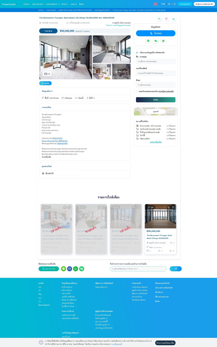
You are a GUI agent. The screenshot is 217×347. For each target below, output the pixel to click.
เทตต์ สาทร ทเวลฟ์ (68, 315)
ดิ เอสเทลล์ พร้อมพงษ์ (103, 315)
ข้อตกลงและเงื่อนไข (162, 283)
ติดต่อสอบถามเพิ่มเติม (47, 264)
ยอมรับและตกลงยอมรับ (148, 91)
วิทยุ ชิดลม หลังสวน (69, 283)
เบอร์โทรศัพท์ (141, 68)
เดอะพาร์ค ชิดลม (68, 303)
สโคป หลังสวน (67, 290)
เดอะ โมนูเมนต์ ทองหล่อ (102, 10)
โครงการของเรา (44, 305)
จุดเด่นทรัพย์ (47, 166)
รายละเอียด (46, 107)
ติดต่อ (81, 4)
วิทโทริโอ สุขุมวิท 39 (102, 325)
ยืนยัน (155, 100)
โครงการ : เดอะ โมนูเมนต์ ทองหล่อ (118, 25)
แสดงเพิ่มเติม (155, 142)
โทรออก (158, 33)
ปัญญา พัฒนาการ (101, 287)
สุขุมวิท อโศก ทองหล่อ (104, 311)
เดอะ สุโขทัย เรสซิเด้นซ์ (70, 318)
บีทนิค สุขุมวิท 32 (101, 318)
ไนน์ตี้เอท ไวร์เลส (68, 306)
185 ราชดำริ (66, 293)
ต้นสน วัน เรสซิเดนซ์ (69, 300)
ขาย (39, 287)
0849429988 (62, 143)
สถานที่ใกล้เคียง (142, 121)
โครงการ (65, 4)
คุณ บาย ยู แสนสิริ (101, 321)
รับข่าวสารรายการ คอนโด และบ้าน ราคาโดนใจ (128, 264)
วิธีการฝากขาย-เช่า (162, 297)
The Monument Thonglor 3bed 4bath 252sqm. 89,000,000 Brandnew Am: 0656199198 (159, 237)
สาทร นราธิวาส (68, 311)
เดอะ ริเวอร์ (66, 336)
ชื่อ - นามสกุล (141, 56)
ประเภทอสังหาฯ (52, 4)
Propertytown (9, 4)
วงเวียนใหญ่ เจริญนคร (70, 333)
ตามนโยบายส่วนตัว (166, 91)
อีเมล (138, 80)
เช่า (39, 290)
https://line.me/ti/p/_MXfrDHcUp (55, 141)
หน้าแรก (26, 4)
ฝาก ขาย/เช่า (185, 4)
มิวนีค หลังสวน (67, 287)
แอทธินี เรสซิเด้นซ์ (68, 297)
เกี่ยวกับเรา (159, 292)
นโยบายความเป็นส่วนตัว (164, 287)
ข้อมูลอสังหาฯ (47, 91)
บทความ (73, 4)
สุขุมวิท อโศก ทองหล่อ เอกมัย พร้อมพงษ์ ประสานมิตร (75, 10)
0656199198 (57, 138)
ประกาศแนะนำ (37, 4)
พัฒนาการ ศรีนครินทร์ (104, 283)
